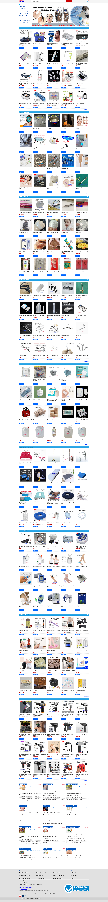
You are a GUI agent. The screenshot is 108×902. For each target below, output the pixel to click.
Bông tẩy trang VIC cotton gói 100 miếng (67, 252)
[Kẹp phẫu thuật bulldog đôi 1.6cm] (40, 160)
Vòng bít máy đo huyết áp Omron (67, 546)
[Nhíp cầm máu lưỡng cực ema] (54, 288)
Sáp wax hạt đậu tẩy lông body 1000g (82, 251)
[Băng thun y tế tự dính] (54, 412)
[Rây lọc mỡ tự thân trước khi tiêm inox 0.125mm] (54, 120)
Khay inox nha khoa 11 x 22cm (81, 315)
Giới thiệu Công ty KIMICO (23, 876)
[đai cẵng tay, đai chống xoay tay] (26, 598)
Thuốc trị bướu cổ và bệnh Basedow (49, 795)
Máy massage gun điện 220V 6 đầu (82, 734)
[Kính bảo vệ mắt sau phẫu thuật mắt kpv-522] (26, 76)
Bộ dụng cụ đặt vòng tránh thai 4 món (53, 355)
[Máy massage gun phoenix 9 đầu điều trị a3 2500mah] (26, 747)
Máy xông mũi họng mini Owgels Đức (67, 606)
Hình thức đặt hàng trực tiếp (41, 872)
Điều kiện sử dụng (74, 872)
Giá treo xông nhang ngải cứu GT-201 (68, 670)
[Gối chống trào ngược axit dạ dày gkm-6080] (68, 36)
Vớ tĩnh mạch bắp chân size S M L (82, 566)
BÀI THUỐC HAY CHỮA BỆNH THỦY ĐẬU (74, 842)
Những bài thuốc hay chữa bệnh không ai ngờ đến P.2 (29, 796)
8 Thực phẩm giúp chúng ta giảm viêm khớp (80, 807)
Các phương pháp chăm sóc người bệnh (50, 857)
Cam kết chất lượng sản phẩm (24, 875)
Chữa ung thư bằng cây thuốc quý (26, 839)
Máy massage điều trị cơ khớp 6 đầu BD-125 (53, 775)
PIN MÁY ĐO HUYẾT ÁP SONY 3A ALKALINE (81, 606)
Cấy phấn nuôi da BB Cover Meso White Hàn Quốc (81, 64)
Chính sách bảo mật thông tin (24, 872)
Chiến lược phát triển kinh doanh (24, 878)
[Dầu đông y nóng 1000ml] (26, 623)
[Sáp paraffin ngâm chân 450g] (40, 264)
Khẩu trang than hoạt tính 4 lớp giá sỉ (53, 379)
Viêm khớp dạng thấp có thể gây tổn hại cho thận (76, 814)
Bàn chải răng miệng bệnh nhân (53, 63)
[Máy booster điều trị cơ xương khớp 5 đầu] (40, 747)
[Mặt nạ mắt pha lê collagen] (40, 225)
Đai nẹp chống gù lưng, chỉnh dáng (53, 566)
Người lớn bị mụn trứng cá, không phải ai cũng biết (29, 812)
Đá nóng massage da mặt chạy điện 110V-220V (82, 128)
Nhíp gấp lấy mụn (64, 212)
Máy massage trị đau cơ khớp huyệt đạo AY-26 (39, 775)
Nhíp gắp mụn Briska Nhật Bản (52, 212)
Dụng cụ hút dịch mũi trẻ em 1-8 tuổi (67, 63)
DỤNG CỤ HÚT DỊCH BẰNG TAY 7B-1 (53, 522)
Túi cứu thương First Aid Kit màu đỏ (25, 419)
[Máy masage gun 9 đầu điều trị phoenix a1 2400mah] (26, 727)
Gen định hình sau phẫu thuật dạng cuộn (53, 188)
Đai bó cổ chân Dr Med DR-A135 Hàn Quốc (67, 586)
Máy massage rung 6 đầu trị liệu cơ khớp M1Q (82, 775)
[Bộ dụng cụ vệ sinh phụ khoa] (40, 308)
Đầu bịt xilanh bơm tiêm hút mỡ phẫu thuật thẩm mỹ (67, 168)
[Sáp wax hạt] (68, 264)
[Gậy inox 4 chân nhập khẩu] (54, 455)
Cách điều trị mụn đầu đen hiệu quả (26, 814)
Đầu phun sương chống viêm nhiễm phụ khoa (53, 315)
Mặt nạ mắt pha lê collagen (38, 232)
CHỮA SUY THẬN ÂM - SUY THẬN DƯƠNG (27, 834)
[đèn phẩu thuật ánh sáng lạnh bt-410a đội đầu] (26, 288)
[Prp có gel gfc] (26, 244)
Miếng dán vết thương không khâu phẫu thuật (67, 400)
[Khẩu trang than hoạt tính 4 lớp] (26, 392)
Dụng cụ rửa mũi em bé (37, 83)
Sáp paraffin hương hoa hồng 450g (53, 271)
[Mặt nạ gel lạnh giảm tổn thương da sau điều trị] (26, 120)
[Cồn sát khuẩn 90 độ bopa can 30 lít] (26, 431)
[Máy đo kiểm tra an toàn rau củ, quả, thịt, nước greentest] (68, 96)
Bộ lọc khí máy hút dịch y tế (66, 522)
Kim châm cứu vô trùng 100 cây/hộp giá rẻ (82, 650)
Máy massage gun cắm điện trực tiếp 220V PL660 (53, 735)
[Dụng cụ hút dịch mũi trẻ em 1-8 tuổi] (68, 56)
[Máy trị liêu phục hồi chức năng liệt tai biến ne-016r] (82, 623)
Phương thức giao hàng (40, 878)
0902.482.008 (29, 887)
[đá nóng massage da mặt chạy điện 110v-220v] (82, 120)
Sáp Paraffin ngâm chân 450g (38, 271)
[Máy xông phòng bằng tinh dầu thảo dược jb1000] (68, 120)
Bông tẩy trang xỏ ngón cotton (52, 232)
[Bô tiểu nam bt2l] (26, 475)
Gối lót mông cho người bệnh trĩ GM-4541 (68, 503)
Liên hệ (50, 4)
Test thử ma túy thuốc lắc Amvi (24, 63)
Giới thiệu (34, 4)
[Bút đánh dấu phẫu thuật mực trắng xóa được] (82, 180)
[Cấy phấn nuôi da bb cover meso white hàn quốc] (82, 56)
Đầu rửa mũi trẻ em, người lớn (52, 83)
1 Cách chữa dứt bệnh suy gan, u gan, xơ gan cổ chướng (30, 841)
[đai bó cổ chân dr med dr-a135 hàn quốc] (68, 578)
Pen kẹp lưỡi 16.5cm (22, 355)
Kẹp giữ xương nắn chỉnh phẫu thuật (82, 355)
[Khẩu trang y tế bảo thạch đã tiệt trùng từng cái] (40, 372)
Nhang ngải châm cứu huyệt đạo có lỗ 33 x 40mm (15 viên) (39, 670)
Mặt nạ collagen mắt (65, 232)
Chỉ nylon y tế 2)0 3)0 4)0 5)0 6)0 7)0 (82, 419)
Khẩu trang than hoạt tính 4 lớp (24, 399)
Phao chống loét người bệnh (38, 522)
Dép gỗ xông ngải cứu (51, 650)
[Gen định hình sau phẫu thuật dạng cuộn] (54, 180)
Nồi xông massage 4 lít (51, 690)
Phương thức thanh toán (40, 874)
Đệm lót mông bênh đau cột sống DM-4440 (25, 44)
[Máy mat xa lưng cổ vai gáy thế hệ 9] (54, 747)
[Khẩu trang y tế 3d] (40, 392)
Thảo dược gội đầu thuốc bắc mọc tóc (25, 670)
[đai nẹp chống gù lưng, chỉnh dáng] (54, 559)
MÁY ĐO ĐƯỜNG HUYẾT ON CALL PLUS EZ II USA (39, 606)
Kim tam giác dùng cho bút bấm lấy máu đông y (82, 670)
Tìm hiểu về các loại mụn (29, 807)
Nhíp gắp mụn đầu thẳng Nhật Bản (25, 212)
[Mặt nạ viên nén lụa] (82, 225)
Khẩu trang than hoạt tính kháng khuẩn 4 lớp (67, 380)
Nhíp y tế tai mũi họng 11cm (66, 335)
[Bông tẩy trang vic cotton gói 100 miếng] (68, 244)
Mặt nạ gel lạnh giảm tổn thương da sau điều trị (25, 128)
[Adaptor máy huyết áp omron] (54, 539)
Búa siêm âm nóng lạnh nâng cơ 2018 (81, 148)
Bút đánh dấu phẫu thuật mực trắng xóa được (82, 188)
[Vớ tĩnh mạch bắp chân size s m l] (82, 559)
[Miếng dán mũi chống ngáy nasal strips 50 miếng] (54, 36)
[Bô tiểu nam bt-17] (40, 475)
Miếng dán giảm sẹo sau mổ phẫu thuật (53, 104)
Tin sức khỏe (45, 4)
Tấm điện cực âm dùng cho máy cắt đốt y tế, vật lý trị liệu (39, 295)
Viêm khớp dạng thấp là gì (71, 816)
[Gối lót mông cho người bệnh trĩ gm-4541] (68, 495)
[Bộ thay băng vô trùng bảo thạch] (26, 372)
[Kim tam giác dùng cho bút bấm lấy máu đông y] (82, 662)
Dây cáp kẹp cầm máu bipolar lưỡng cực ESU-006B (67, 295)
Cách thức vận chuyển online (58, 874)
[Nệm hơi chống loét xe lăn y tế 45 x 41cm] (26, 455)
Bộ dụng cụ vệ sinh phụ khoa (38, 315)
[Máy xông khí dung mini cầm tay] (26, 559)
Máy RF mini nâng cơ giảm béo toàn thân (25, 188)
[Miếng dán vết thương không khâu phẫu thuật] (68, 392)
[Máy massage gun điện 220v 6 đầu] (82, 727)
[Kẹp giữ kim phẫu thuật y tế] (68, 348)
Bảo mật (72, 878)
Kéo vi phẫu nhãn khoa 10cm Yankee (53, 335)
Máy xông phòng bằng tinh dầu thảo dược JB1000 (67, 128)
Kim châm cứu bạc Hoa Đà (80, 690)
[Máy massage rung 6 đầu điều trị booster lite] (68, 767)
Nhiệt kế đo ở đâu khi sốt (71, 859)
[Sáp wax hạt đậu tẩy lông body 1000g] (82, 244)
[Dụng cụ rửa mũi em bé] (40, 76)
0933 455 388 (24, 889)
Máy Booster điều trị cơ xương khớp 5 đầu (39, 755)
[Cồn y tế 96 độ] (40, 431)
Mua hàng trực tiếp (39, 875)
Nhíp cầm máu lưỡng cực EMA (52, 295)
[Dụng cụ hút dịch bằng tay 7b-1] (54, 515)
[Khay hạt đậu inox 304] (68, 308)
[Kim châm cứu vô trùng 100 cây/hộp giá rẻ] (82, 643)
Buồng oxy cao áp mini (80, 103)
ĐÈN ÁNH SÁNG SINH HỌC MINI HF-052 (67, 148)
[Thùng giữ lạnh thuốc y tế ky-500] (26, 96)
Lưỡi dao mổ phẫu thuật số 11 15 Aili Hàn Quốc (25, 315)
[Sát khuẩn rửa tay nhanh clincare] (26, 264)
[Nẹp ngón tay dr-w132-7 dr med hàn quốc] (54, 578)
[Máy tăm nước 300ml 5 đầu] (40, 56)
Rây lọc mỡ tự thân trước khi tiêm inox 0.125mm (53, 128)
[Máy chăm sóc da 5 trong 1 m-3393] (40, 140)
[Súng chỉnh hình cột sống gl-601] (40, 623)
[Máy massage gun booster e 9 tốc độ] (54, 707)
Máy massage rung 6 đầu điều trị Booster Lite (67, 775)
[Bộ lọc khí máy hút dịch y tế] (68, 515)
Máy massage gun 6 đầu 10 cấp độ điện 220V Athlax (25, 775)
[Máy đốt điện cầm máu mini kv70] (26, 160)
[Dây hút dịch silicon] (82, 515)
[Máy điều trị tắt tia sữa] (82, 76)
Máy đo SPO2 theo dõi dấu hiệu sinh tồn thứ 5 (51, 859)
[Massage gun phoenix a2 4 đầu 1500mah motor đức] (40, 707)
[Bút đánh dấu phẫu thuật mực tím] (68, 180)
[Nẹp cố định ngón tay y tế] (26, 578)
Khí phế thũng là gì (46, 838)
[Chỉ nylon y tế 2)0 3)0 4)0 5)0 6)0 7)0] (82, 412)
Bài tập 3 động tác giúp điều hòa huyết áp (74, 797)
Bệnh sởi (74, 850)
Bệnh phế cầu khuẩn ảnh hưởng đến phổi (50, 840)
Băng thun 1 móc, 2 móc (37, 419)
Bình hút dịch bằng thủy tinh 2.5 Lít (25, 522)
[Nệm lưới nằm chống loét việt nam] (54, 475)
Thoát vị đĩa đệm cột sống (71, 812)
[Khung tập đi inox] (82, 455)
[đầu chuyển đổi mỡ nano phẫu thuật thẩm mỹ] (54, 160)
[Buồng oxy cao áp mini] (82, 96)
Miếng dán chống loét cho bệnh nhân (55, 850)
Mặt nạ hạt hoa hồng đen (23, 232)
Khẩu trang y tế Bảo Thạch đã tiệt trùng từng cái (39, 380)
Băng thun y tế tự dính (51, 419)
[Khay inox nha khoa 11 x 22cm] (82, 308)
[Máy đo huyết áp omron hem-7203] (40, 578)
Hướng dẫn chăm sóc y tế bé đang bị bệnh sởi (75, 855)
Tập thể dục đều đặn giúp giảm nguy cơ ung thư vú (76, 840)
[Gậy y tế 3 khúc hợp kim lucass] (68, 455)
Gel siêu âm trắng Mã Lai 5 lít (38, 212)
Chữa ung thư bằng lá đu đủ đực (78, 829)
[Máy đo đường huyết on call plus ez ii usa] (40, 598)
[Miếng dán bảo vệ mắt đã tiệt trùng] (82, 392)
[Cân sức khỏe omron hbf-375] (82, 578)
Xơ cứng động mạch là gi (71, 791)
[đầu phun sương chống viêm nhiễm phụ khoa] (54, 308)
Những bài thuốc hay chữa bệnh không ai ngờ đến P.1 (29, 798)
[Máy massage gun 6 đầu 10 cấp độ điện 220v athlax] (26, 767)
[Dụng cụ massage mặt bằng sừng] (26, 140)
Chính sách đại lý (39, 876)
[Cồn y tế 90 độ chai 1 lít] (54, 431)
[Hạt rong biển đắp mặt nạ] (54, 244)
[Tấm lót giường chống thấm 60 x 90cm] (68, 475)
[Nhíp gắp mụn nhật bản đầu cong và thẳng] (82, 205)
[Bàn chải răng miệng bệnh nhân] (54, 56)
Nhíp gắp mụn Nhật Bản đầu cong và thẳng (82, 212)
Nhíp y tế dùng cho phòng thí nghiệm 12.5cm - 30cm (38, 335)
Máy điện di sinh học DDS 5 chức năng (67, 650)
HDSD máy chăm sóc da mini (25, 816)
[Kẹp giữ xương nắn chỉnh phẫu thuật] (82, 348)
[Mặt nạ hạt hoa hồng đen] (26, 225)
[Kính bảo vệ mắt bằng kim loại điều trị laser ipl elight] (40, 120)
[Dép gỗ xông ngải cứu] (54, 643)
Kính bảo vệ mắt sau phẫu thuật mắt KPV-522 (25, 84)
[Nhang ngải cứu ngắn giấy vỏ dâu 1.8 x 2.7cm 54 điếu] (54, 662)
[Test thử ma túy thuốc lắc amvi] (26, 56)
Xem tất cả (39, 784)
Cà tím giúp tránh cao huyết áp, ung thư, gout (28, 800)
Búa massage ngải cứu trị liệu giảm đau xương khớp (53, 630)
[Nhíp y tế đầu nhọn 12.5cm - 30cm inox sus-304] (26, 328)
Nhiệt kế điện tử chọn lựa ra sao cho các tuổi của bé (76, 861)
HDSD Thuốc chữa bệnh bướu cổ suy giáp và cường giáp (53, 799)
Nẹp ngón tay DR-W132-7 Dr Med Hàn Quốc (53, 586)
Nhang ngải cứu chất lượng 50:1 (25, 690)
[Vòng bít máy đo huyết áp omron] (68, 539)
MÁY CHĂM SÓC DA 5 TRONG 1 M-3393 (39, 148)
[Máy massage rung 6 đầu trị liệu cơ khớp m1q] (82, 767)
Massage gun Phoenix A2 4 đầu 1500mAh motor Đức (38, 715)
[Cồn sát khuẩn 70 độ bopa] (82, 431)
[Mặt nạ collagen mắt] (68, 225)
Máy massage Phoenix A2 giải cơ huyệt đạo (81, 715)
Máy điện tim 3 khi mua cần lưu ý (49, 793)
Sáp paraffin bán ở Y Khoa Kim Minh (82, 271)
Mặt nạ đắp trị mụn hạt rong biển (39, 251)
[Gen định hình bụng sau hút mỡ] (82, 160)
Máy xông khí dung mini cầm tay (25, 566)
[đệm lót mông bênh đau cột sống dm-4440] (26, 36)
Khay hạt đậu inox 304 (65, 315)
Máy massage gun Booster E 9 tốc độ (53, 714)
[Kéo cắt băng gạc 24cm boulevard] (82, 288)
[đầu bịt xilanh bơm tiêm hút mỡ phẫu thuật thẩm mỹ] (68, 160)
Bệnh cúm (45, 842)
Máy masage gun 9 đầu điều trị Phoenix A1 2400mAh (24, 735)
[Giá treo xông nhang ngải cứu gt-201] (68, 662)
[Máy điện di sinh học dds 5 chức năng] (68, 643)
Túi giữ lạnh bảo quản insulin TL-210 (82, 43)
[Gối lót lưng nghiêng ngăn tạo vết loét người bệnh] (26, 495)
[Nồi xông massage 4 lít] (54, 682)
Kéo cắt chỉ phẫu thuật (79, 335)
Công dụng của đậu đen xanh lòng (49, 791)
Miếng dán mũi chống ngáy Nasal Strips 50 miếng (53, 44)
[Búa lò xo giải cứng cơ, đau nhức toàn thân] (40, 643)
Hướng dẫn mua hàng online (58, 875)
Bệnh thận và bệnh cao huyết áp (31, 829)
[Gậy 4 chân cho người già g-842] (40, 455)
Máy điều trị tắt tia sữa (79, 83)
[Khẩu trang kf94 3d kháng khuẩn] (82, 372)
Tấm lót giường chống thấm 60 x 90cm (67, 483)
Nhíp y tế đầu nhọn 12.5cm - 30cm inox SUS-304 (25, 335)
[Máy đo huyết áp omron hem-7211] (54, 598)
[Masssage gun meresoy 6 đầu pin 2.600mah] (68, 727)
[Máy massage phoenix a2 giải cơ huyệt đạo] (82, 707)
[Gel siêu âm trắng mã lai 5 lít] (40, 205)
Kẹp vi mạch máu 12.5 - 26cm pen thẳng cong (39, 355)
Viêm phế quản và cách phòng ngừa (49, 834)
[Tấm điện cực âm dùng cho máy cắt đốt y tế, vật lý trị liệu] (40, 288)
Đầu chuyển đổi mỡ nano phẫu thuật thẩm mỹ (53, 168)
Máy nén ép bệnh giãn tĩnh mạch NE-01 (25, 547)
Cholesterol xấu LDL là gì (24, 791)
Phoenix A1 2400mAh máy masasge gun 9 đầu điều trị (67, 715)
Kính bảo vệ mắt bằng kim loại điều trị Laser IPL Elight (39, 128)
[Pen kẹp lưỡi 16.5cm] (26, 348)
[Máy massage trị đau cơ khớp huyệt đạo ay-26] (40, 767)
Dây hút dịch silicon (79, 522)
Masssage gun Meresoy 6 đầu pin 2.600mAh (67, 735)
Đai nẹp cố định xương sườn (66, 566)
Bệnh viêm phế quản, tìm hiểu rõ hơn (50, 836)
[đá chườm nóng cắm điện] (26, 643)
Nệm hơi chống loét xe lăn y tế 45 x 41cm (25, 463)
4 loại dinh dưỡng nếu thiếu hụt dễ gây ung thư (28, 859)
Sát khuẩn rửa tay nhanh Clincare (25, 271)
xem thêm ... (86, 109)
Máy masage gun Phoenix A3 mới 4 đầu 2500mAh (82, 755)
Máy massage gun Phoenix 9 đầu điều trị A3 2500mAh (25, 755)
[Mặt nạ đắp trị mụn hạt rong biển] (40, 244)
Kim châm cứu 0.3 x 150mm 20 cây (67, 690)
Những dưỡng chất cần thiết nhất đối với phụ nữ (75, 838)
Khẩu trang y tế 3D (36, 399)
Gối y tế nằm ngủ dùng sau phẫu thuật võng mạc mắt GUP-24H (53, 503)
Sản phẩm (39, 4)
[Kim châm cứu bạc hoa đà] (82, 682)
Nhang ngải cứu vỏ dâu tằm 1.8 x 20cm (39, 690)
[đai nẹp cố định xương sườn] (68, 559)
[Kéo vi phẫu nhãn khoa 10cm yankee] (54, 328)
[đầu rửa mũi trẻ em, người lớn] (54, 76)
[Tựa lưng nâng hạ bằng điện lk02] (82, 495)
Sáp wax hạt (63, 271)
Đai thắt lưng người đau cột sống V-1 (67, 630)
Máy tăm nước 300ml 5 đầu (38, 63)
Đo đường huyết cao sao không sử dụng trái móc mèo (53, 814)
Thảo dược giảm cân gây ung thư (25, 861)
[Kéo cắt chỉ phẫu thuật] (82, 328)
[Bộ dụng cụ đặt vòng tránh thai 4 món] (54, 348)
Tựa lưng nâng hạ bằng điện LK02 (81, 502)
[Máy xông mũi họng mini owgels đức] (68, 598)
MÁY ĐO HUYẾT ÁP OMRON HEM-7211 (53, 606)
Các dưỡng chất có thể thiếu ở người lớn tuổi (51, 861)
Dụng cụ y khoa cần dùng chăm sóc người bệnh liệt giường (53, 855)
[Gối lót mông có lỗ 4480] (40, 495)
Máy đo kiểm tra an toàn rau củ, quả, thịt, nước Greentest (67, 104)
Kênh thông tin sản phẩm (75, 876)
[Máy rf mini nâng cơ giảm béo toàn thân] (26, 180)
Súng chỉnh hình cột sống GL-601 (39, 630)
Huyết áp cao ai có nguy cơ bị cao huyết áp (74, 793)
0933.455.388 (23, 887)
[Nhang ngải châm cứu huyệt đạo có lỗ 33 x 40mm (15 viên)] (40, 662)
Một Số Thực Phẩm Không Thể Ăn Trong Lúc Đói (28, 857)
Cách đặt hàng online (57, 872)
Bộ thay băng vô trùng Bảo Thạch (25, 379)
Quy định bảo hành (74, 874)
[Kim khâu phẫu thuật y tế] (68, 412)
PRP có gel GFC (22, 251)
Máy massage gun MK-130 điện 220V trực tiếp (39, 735)
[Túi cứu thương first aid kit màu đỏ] (26, 412)
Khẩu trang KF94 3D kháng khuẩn (81, 379)
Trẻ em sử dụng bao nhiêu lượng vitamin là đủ (75, 857)
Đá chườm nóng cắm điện (23, 650)
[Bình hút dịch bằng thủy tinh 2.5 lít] (26, 515)
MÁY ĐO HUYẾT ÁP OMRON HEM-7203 (39, 586)
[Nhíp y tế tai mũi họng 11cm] (68, 328)
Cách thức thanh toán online (58, 878)
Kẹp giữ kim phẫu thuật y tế (66, 355)
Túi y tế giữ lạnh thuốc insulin (38, 43)
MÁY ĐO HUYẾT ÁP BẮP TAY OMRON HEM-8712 (81, 547)
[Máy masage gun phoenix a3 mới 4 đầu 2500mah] (82, 747)
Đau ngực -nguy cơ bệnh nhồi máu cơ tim (74, 799)
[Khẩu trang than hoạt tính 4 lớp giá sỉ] (54, 372)
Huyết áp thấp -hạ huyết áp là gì (72, 795)
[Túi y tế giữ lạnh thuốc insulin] (40, 36)
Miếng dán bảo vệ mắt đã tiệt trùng (82, 399)
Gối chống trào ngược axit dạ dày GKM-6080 (67, 44)
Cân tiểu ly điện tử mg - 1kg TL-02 (39, 546)
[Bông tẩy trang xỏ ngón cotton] (54, 225)
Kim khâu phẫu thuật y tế (65, 419)
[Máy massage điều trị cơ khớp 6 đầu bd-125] (54, 767)
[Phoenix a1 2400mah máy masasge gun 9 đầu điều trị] (68, 707)
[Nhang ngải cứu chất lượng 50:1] (26, 682)
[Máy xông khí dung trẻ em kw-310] (40, 559)
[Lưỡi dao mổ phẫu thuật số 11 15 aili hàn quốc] (26, 308)
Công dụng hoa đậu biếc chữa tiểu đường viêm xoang (52, 823)
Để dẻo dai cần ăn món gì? (72, 836)
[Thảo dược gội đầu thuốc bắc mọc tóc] (26, 662)
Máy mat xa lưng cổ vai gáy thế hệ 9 (53, 754)
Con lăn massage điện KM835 (38, 103)
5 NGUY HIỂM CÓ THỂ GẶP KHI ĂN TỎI (27, 855)
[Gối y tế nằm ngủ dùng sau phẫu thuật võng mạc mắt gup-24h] (54, 495)
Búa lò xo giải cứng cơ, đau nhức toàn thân (39, 650)
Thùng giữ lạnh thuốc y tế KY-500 (25, 103)
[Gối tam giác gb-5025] (82, 475)
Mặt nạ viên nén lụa (79, 232)
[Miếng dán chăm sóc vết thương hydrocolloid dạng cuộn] (54, 392)
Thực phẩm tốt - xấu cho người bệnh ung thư (75, 834)
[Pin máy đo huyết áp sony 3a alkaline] (82, 598)
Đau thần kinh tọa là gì (71, 818)
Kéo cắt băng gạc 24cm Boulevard (81, 295)
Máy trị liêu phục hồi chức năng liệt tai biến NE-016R (82, 630)
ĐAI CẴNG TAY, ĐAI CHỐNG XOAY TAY (25, 606)
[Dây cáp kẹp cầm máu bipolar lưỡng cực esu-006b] (68, 288)
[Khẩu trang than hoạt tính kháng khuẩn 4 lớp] (68, 372)
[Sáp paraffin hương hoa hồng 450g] (54, 264)
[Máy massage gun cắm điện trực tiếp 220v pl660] (54, 727)
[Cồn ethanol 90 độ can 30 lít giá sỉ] (68, 431)
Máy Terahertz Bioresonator (66, 83)
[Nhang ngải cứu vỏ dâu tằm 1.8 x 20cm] (40, 682)
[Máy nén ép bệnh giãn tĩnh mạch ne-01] (26, 539)
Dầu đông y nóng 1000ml (23, 630)
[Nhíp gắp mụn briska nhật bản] (54, 205)
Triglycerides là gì (52, 807)
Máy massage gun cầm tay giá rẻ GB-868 (67, 755)
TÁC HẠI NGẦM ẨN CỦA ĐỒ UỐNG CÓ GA (32, 850)
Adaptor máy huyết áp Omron (52, 546)
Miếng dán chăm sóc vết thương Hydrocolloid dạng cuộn (53, 400)
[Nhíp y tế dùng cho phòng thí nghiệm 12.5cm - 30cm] (40, 328)
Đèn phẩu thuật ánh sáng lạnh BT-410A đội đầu (25, 295)
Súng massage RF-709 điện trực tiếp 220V (25, 715)
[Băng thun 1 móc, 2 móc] (40, 412)
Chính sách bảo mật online (58, 876)
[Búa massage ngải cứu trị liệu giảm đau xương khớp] (54, 623)
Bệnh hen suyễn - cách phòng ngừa (55, 829)
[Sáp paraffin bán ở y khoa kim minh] (82, 264)
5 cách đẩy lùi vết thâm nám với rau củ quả (27, 822)
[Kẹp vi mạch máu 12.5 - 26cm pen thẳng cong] (40, 348)
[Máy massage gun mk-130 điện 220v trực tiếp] (40, 727)
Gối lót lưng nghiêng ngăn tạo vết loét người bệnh (25, 503)
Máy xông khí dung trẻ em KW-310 (39, 566)
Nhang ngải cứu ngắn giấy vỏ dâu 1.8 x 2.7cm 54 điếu (53, 670)
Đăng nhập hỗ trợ (74, 875)
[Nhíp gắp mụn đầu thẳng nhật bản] (26, 205)
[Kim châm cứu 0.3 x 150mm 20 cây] (68, 682)
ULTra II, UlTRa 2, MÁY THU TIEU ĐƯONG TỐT (52, 812)
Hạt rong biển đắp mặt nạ (51, 251)
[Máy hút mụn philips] (54, 140)
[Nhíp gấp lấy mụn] (68, 205)
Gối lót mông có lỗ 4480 (37, 502)
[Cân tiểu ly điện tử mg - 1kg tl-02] (40, 539)
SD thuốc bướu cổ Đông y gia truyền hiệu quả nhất (52, 797)
